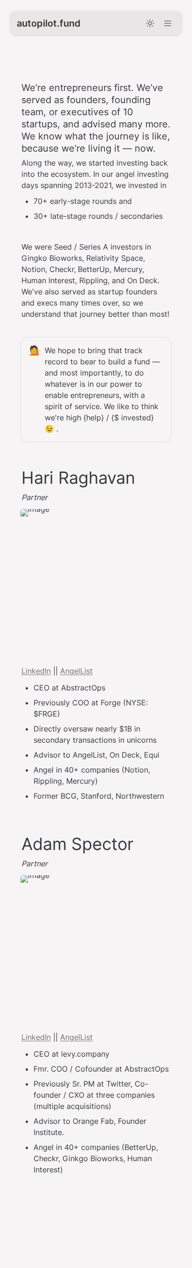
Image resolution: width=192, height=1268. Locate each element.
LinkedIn (36, 671)
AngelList (76, 671)
